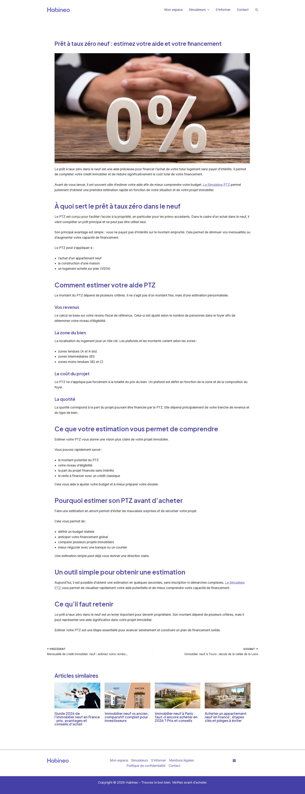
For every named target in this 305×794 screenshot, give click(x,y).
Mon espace (173, 9)
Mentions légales (181, 760)
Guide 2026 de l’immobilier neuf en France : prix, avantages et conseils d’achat (77, 718)
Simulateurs (139, 760)
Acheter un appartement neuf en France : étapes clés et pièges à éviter (225, 717)
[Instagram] (234, 760)
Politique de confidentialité (146, 765)
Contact (243, 9)
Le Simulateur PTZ (216, 184)
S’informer (223, 9)
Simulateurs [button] (197, 9)
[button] (207, 9)
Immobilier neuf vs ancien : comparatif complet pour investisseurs (127, 717)
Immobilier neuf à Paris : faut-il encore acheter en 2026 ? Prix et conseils (176, 717)
